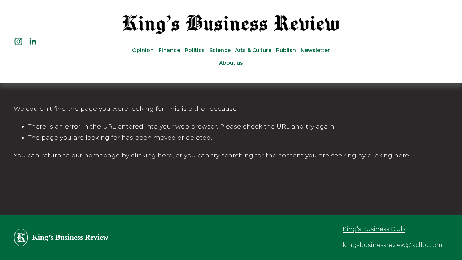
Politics (195, 50)
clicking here (152, 155)
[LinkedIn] (32, 41)
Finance (169, 50)
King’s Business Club (374, 229)
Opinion (143, 50)
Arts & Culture (253, 50)
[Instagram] (18, 41)
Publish (286, 50)
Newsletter (315, 50)
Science (220, 50)
